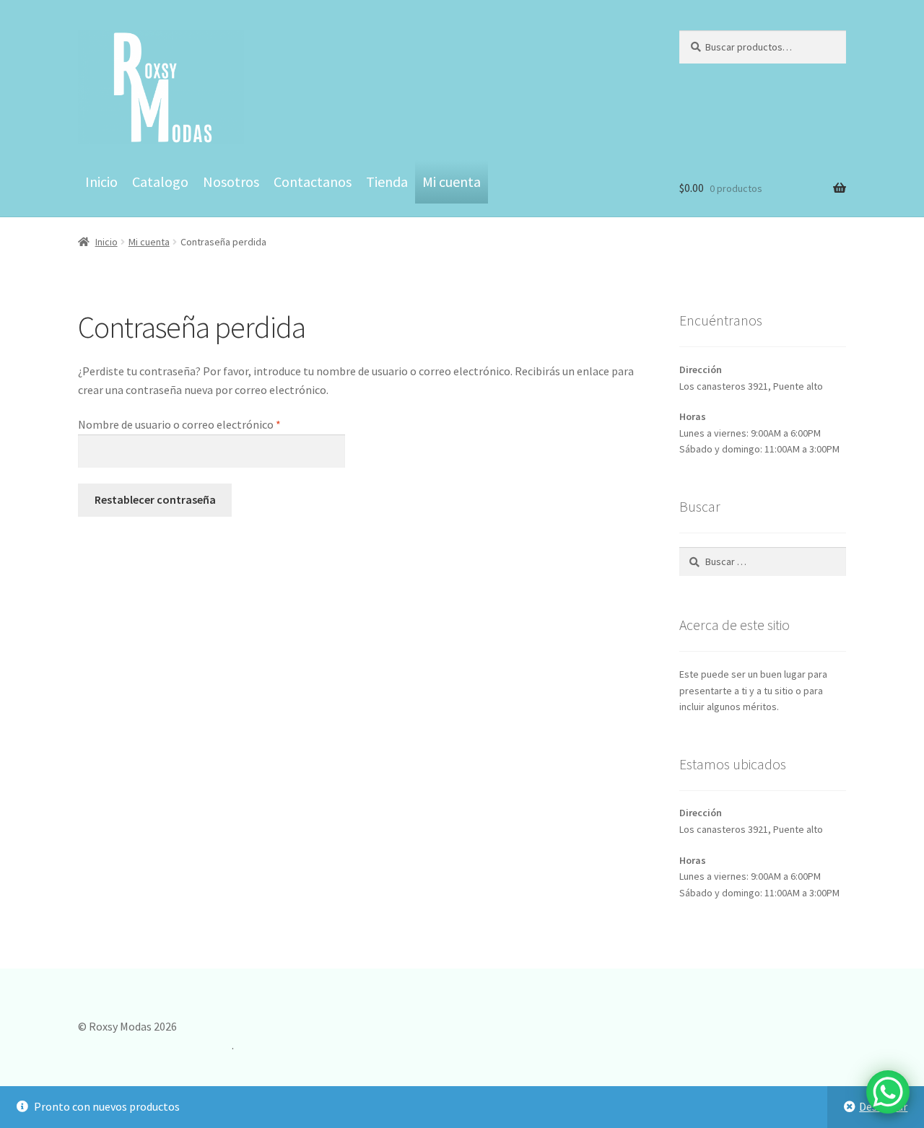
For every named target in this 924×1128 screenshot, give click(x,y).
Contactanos (313, 181)
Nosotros (231, 181)
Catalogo (160, 181)
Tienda (387, 181)
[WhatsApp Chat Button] (888, 1092)
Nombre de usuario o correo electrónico (208, 424)
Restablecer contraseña (155, 499)
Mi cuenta (451, 181)
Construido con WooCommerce (155, 1045)
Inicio (101, 181)
